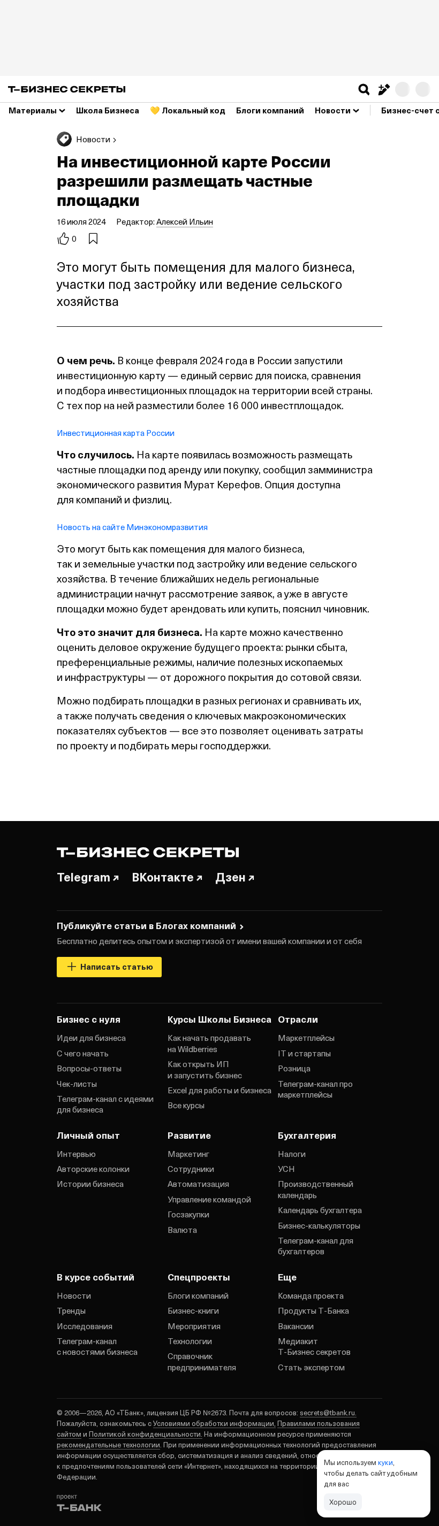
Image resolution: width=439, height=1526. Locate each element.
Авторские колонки (93, 1169)
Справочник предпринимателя (202, 1361)
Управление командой (209, 1199)
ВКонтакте (163, 877)
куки (385, 1462)
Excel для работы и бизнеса (219, 1090)
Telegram (83, 877)
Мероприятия (194, 1326)
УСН (286, 1169)
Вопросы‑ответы (89, 1068)
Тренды (71, 1310)
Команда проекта (311, 1295)
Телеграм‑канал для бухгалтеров (315, 1245)
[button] (364, 89)
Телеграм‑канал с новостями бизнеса (97, 1346)
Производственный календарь (315, 1189)
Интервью (76, 1154)
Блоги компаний (198, 1295)
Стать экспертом (311, 1367)
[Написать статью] (383, 89)
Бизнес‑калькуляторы (319, 1225)
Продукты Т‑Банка (313, 1310)
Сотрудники (191, 1169)
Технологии (190, 1341)
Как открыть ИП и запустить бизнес (205, 1069)
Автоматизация (198, 1184)
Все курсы (186, 1105)
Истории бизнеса (90, 1184)
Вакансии (296, 1326)
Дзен (230, 877)
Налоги (292, 1154)
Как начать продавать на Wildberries (209, 1043)
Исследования (84, 1326)
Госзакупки (188, 1214)
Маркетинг (188, 1154)
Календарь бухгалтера (320, 1210)
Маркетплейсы (306, 1038)
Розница (294, 1068)
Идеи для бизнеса (91, 1038)
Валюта (182, 1230)
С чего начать (83, 1053)
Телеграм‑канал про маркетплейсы (315, 1089)
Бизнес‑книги (193, 1310)
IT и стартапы (304, 1053)
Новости (74, 1295)
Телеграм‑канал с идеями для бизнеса (105, 1104)
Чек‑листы (77, 1084)
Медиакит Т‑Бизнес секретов (314, 1346)
